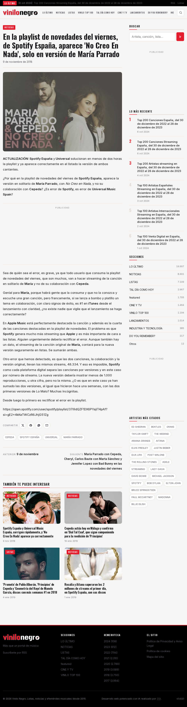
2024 (110, 641)
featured (66, 663)
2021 (111, 658)
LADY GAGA (158, 469)
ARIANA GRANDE (140, 440)
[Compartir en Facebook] (30, 425)
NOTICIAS (9, 27)
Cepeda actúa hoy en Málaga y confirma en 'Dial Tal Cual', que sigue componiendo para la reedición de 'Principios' (89, 532)
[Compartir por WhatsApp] (38, 425)
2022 (111, 652)
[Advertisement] (62, 236)
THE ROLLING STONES (144, 462)
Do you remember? (158, 12)
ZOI (159, 698)
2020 (112, 663)
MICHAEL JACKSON (163, 476)
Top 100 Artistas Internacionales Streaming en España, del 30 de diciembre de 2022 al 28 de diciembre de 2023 (158, 216)
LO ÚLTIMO (68, 641)
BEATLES (156, 426)
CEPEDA (9, 437)
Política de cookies (158, 651)
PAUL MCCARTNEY (142, 497)
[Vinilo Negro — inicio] (20, 12)
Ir (180, 36)
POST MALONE (156, 455)
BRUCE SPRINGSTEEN (143, 490)
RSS (173, 3)
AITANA (160, 440)
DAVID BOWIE (138, 476)
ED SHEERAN (138, 426)
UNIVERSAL (51, 437)
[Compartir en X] (22, 425)
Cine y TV (122, 12)
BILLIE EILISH (138, 504)
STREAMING (138, 469)
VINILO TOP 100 (70, 675)
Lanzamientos (137, 12)
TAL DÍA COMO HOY (73, 658)
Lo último (47, 12)
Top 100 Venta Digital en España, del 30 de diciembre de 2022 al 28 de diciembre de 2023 (160, 240)
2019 (111, 669)
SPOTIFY (136, 483)
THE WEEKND (161, 434)
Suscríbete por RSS (15, 652)
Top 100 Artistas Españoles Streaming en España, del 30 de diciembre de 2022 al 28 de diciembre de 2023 (158, 191)
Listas (181, 3)
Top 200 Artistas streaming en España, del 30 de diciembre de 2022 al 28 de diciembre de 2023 (159, 167)
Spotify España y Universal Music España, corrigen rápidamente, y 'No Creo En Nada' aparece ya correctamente (28, 532)
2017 (111, 680)
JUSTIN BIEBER (162, 448)
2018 (111, 675)
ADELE (165, 462)
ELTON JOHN (173, 483)
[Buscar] (180, 12)
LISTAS (65, 652)
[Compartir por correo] (46, 425)
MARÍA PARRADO (73, 437)
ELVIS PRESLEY (139, 448)
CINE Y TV (67, 669)
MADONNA (164, 497)
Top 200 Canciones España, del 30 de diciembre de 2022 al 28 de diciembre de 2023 (160, 124)
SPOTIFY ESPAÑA (29, 437)
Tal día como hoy (105, 12)
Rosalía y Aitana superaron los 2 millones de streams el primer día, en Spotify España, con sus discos (85, 588)
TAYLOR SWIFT (139, 434)
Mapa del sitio (155, 656)
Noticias (60, 12)
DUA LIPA (136, 455)
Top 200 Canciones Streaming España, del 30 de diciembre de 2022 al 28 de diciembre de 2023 (159, 145)
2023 (110, 646)
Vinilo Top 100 (85, 12)
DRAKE (170, 426)
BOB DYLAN (153, 483)
